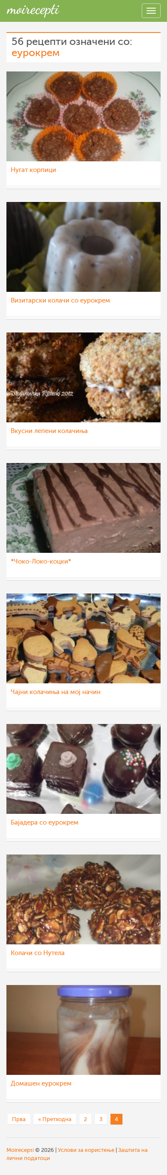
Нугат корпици (33, 170)
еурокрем (36, 53)
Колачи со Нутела (38, 953)
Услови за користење (86, 1150)
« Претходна (55, 1119)
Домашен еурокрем (41, 1083)
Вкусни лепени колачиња (49, 431)
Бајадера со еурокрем (44, 822)
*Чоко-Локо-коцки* (41, 561)
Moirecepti (20, 1150)
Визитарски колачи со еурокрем (60, 300)
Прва (19, 1119)
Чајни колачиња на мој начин (56, 692)
